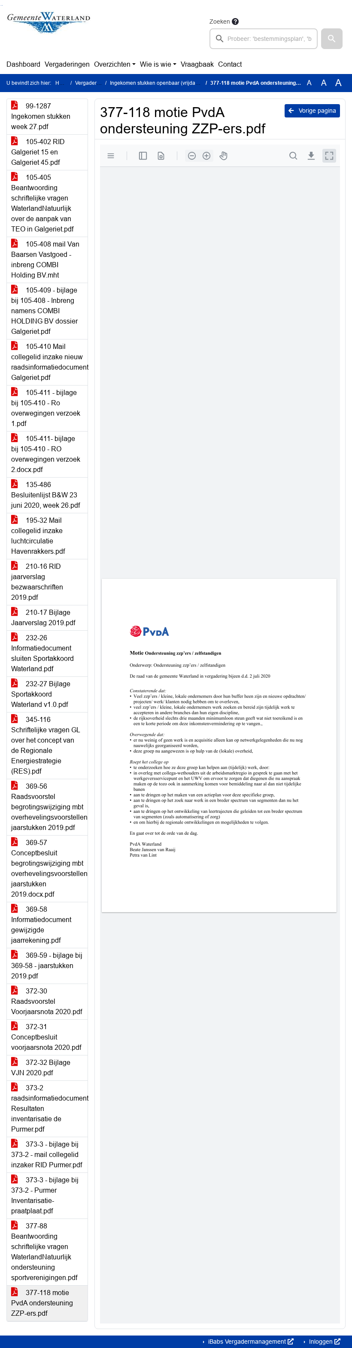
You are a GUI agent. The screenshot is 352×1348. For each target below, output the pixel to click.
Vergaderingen (67, 64)
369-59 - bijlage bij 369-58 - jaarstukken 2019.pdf (46, 966)
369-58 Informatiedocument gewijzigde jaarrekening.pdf (41, 925)
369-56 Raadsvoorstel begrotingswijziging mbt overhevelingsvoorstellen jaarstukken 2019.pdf (49, 807)
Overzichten (112, 64)
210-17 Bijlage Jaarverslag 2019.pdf (43, 617)
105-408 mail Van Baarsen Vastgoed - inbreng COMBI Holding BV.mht (45, 260)
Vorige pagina (316, 110)
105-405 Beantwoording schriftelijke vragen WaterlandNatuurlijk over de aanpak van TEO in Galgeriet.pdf (42, 203)
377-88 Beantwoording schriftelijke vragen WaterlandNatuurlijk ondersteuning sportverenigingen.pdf (44, 1251)
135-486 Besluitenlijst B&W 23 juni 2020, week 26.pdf (45, 495)
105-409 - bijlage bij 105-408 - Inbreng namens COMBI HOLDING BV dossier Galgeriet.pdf (44, 311)
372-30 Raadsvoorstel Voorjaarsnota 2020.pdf (46, 1001)
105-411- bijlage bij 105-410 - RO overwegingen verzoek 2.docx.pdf (45, 454)
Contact (230, 64)
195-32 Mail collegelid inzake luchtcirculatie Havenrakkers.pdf (38, 536)
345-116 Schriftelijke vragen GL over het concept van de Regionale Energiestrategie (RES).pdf (45, 745)
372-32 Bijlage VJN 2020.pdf (40, 1068)
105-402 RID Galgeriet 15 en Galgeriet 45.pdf (38, 152)
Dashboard (23, 64)
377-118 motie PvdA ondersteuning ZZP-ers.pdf (42, 1303)
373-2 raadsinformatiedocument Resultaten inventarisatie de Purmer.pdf (49, 1108)
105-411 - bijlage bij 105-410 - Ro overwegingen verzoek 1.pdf (45, 408)
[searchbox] (263, 38)
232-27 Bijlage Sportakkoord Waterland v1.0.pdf (40, 694)
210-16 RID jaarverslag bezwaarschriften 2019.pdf (37, 582)
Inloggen (320, 1341)
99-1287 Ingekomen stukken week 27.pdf (40, 116)
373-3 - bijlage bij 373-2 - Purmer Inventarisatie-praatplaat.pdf (45, 1195)
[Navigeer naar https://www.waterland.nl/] (48, 32)
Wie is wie (155, 64)
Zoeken (219, 21)
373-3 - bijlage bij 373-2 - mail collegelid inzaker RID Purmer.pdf (46, 1155)
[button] (332, 38)
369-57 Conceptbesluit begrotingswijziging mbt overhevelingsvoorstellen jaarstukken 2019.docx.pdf (49, 868)
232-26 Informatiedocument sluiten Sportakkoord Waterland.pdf (42, 653)
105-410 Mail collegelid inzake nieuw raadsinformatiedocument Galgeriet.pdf (49, 362)
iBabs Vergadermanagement (247, 1341)
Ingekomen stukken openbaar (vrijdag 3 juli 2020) (168, 83)
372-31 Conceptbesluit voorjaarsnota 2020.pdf (46, 1037)
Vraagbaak (197, 64)
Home (62, 83)
